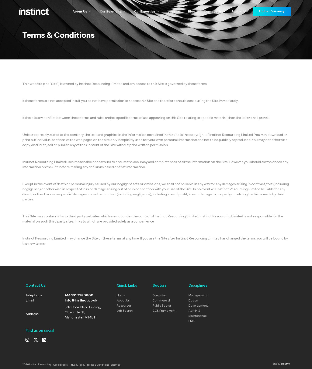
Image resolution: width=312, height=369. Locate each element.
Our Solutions (110, 11)
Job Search (125, 311)
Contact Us (213, 11)
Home (121, 295)
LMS (191, 321)
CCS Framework (164, 311)
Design (193, 300)
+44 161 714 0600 (79, 295)
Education (160, 295)
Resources (124, 305)
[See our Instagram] (27, 340)
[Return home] (34, 11)
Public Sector (162, 305)
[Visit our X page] (36, 340)
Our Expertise (144, 11)
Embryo (285, 363)
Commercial (161, 300)
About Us (80, 11)
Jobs (171, 11)
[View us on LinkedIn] (44, 340)
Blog (191, 11)
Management (197, 295)
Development (198, 305)
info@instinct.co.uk (81, 300)
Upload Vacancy (271, 11)
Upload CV (240, 11)
